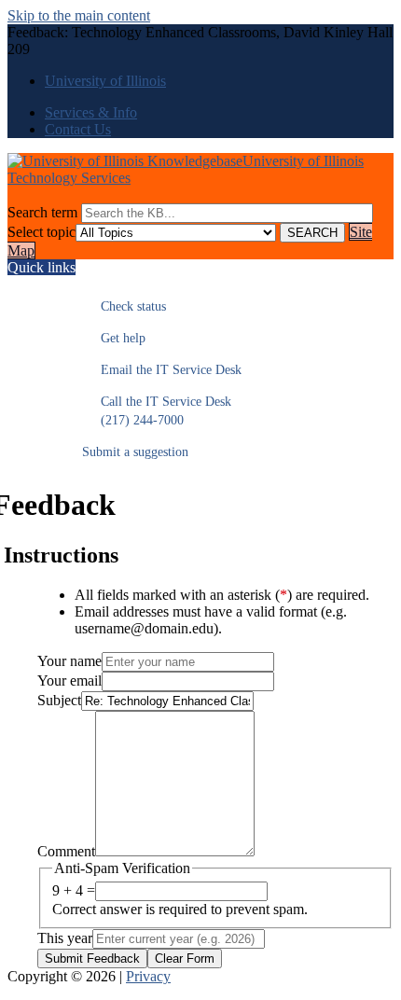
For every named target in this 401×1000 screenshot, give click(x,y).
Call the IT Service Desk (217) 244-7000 (156, 411)
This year (64, 938)
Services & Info (91, 112)
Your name (69, 661)
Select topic (41, 232)
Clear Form (184, 958)
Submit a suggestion (135, 452)
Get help (113, 338)
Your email (69, 680)
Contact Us (78, 129)
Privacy (148, 976)
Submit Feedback (92, 958)
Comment (66, 851)
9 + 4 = (73, 890)
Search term (42, 212)
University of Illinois (105, 81)
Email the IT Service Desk (162, 370)
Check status (124, 306)
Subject (59, 700)
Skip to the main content (78, 15)
